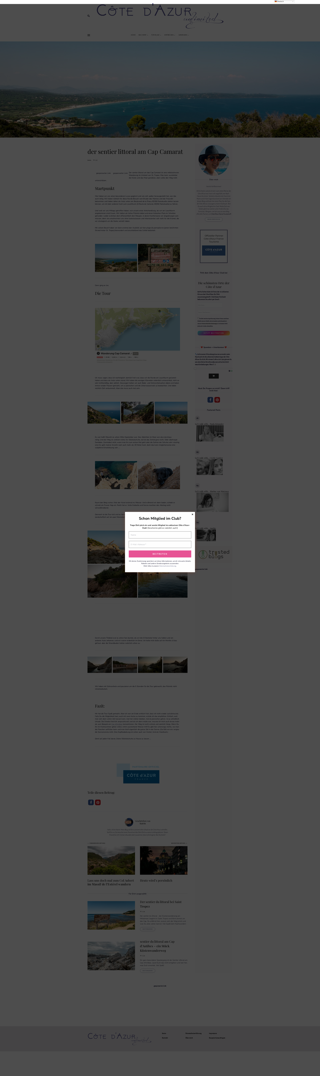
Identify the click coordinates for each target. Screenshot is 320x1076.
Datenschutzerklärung (167, 566)
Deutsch (280, 1)
